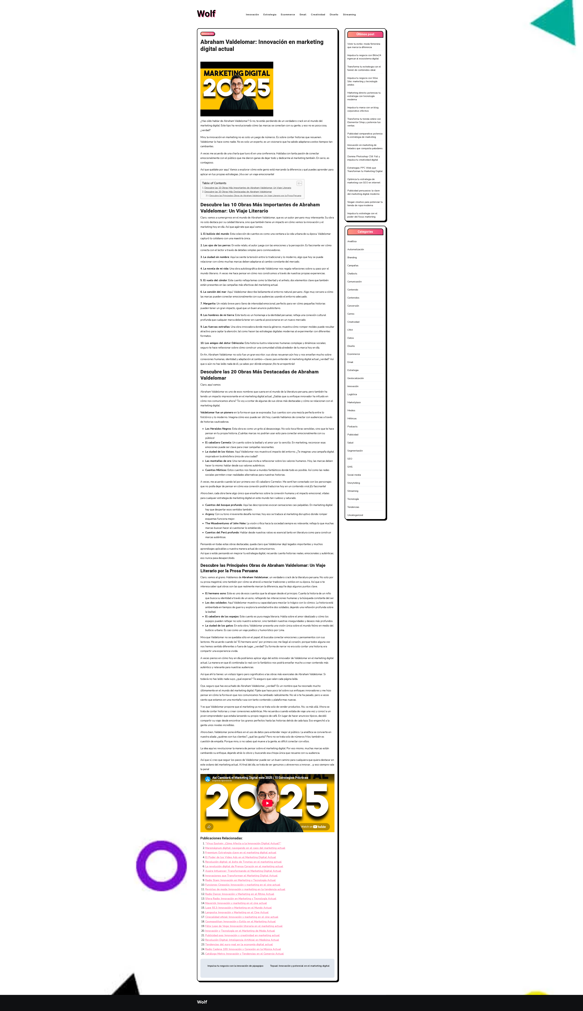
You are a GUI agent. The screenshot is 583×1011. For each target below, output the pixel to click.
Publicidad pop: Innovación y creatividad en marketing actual (242, 935)
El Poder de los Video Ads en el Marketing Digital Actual (240, 857)
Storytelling (353, 483)
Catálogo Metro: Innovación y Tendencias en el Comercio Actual (244, 954)
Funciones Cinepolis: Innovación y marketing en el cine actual (242, 885)
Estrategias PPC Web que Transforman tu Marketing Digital (365, 169)
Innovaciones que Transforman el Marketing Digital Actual (241, 875)
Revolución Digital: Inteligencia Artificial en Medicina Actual (242, 940)
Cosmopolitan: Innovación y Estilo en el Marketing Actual (240, 921)
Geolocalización (355, 378)
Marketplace (354, 402)
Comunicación (354, 281)
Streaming (349, 14)
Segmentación (355, 450)
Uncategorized (355, 515)
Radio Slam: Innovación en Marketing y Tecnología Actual (240, 880)
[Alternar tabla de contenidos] (297, 183)
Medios (351, 410)
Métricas (352, 418)
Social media (354, 475)
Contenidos (353, 297)
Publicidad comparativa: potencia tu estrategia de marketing (364, 135)
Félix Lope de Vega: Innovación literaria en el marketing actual (244, 926)
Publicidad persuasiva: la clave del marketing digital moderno (363, 192)
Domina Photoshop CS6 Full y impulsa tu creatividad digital (363, 158)
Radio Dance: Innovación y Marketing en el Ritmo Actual (239, 894)
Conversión (353, 305)
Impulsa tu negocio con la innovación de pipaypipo (235, 966)
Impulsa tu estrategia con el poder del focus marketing (362, 215)
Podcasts (352, 426)
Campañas (353, 265)
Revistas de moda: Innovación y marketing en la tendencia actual (245, 889)
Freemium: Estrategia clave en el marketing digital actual (240, 852)
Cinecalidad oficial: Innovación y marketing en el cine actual (241, 917)
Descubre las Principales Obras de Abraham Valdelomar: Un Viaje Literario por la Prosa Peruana (255, 195)
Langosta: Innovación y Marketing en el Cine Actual (237, 912)
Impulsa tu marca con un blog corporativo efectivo (363, 109)
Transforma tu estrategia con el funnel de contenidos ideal (364, 68)
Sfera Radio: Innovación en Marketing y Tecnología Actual (240, 898)
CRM (350, 330)
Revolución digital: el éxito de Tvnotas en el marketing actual (243, 862)
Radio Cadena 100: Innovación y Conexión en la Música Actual (243, 949)
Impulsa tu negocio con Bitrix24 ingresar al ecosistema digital (364, 57)
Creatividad (318, 14)
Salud (350, 442)
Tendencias (353, 507)
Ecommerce (288, 14)
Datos (350, 338)
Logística (352, 394)
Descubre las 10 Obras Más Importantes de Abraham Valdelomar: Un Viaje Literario (247, 187)
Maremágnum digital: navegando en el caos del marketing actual (245, 848)
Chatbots (352, 273)
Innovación (252, 14)
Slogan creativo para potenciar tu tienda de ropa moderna (365, 203)
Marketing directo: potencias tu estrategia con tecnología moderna (364, 96)
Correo (351, 314)
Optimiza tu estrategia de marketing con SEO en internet (363, 181)
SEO (349, 458)
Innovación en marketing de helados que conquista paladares (365, 146)
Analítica (352, 241)
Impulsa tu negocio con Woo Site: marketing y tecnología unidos (362, 81)
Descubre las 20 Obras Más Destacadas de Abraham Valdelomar (238, 191)
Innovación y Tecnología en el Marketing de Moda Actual (240, 931)
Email (303, 14)
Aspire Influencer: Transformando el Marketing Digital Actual (243, 871)
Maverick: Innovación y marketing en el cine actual (236, 903)
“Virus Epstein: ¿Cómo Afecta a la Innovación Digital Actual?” (243, 843)
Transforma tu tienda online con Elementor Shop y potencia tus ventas (364, 122)
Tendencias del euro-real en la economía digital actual (239, 944)
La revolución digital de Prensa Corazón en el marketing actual (244, 866)
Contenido (352, 289)
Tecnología (353, 499)
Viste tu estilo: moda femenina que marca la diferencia (363, 45)
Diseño (334, 14)
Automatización (355, 249)
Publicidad (352, 434)
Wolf (206, 14)
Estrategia (269, 14)
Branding (352, 257)
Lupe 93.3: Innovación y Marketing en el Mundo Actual (238, 908)
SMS (350, 467)
